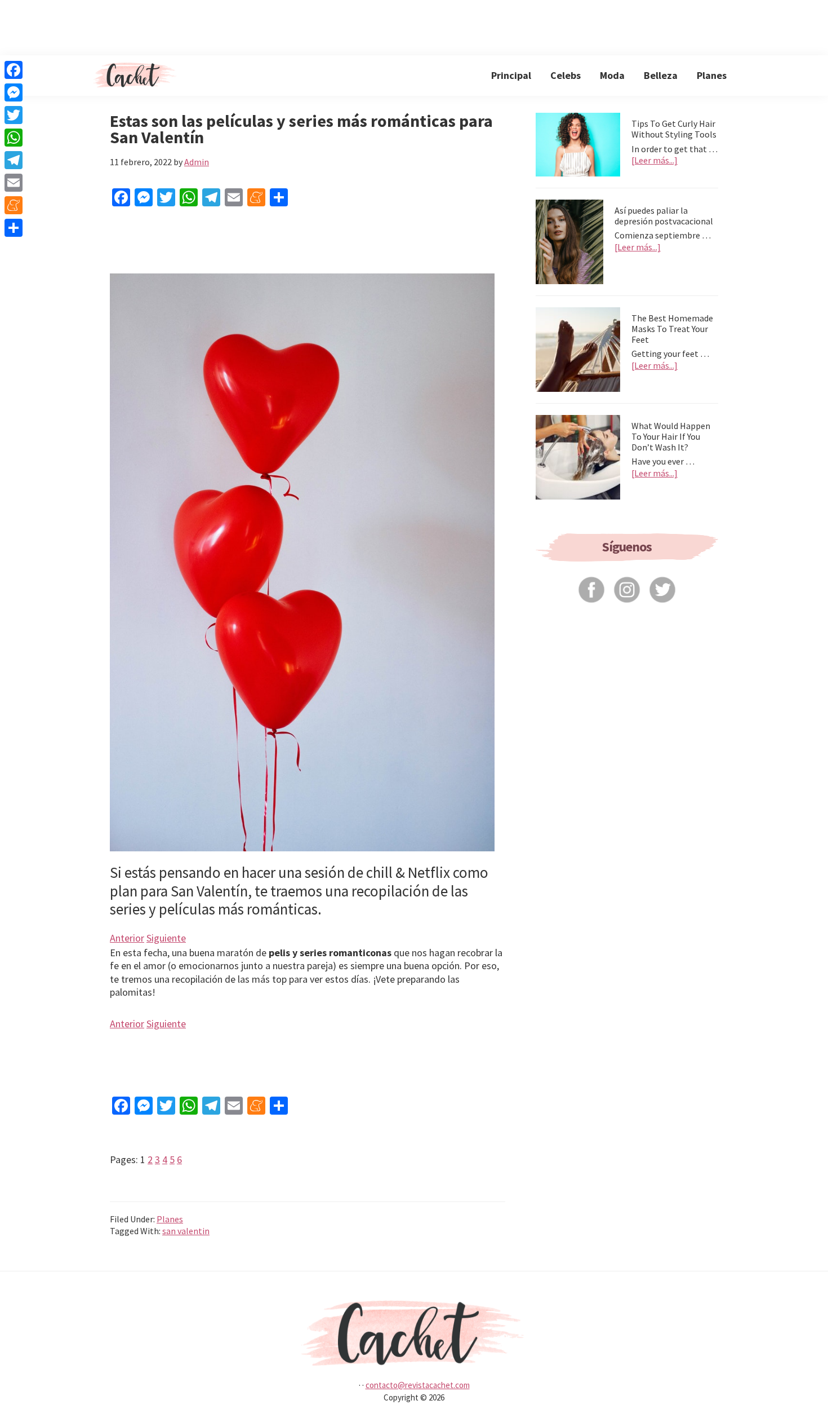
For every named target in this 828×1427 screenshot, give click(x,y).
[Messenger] (13, 92)
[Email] (13, 182)
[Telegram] (13, 160)
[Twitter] (13, 115)
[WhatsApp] (13, 137)
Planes (170, 1219)
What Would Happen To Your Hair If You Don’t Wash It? (670, 436)
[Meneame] (13, 205)
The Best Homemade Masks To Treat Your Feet (672, 328)
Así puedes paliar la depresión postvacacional (664, 216)
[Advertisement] (414, 25)
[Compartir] (13, 228)
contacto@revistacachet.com (418, 1385)
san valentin (186, 1230)
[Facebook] (13, 70)
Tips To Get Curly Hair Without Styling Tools (673, 129)
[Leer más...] (654, 160)
